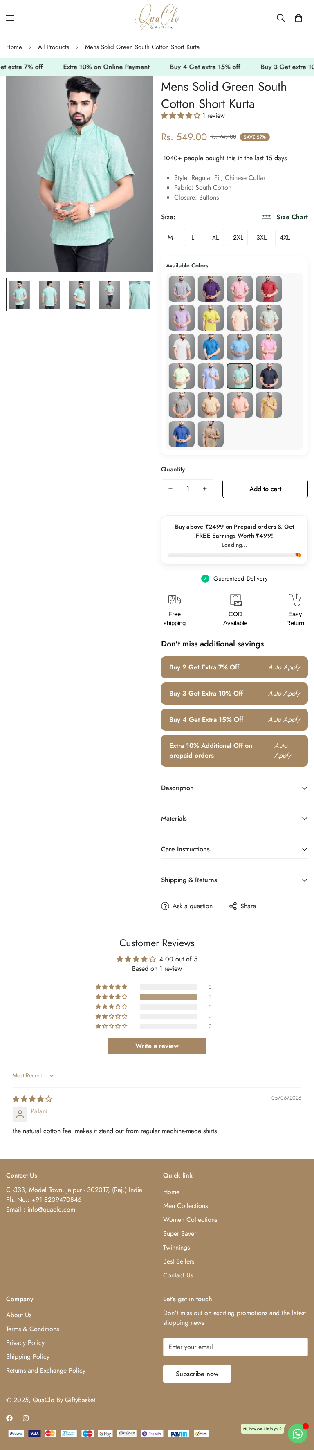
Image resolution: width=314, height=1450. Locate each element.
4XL (285, 237)
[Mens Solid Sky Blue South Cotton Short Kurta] (240, 347)
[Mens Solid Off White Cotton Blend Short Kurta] (240, 318)
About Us (18, 1315)
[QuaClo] (157, 18)
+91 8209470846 (56, 1199)
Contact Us (178, 1275)
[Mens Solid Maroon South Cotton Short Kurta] (269, 289)
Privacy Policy (25, 1342)
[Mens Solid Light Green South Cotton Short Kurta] (181, 376)
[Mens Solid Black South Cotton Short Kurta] (269, 376)
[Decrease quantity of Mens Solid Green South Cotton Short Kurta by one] (170, 489)
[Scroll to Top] (298, 1405)
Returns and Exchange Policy (45, 1370)
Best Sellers (178, 1261)
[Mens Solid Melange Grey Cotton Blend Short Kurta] (181, 347)
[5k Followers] (25, 1418)
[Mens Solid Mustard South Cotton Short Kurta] (269, 405)
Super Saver (179, 1233)
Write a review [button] (157, 1045)
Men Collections (185, 1205)
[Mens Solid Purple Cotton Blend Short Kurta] (210, 289)
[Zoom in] (135, 93)
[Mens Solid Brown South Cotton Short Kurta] (210, 434)
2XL (238, 237)
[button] (298, 18)
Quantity (173, 469)
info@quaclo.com (51, 1209)
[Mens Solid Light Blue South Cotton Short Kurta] (210, 376)
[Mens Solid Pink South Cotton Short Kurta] (269, 347)
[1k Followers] (9, 1418)
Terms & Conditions (32, 1328)
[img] (32, 1099)
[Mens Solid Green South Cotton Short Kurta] (240, 376)
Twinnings (176, 1247)
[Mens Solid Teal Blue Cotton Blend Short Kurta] (210, 347)
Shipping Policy (27, 1356)
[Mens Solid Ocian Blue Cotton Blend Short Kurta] (269, 318)
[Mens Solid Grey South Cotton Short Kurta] (181, 289)
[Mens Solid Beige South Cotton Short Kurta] (210, 405)
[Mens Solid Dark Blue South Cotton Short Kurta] (181, 434)
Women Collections (190, 1219)
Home (14, 47)
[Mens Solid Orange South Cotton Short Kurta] (240, 405)
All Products (53, 47)
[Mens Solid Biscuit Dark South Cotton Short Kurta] (181, 405)
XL (215, 237)
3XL (261, 237)
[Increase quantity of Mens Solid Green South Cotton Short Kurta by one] (205, 489)
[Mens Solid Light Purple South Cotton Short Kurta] (181, 318)
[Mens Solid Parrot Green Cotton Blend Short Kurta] (210, 318)
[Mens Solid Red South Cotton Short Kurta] (240, 289)
